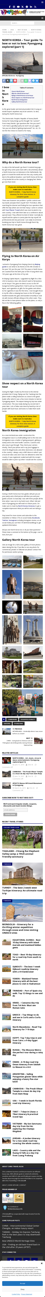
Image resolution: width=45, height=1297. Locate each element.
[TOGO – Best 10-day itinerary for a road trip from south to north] (6, 956)
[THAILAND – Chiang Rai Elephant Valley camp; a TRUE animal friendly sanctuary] (22, 837)
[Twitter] (22, 7)
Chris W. (30, 765)
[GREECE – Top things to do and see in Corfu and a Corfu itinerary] (6, 1017)
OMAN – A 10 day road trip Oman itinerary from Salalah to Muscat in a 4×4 (26, 1064)
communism (12, 719)
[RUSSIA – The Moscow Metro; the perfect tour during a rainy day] (6, 1052)
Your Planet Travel (13, 210)
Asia (12, 30)
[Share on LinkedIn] (11, 81)
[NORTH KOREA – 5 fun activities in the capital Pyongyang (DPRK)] (12, 681)
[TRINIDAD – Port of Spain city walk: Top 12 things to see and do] (6, 992)
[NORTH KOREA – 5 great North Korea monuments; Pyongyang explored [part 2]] (12, 607)
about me (11, 1178)
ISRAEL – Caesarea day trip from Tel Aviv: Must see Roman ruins (26, 1005)
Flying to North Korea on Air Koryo (22, 95)
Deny (22, 1289)
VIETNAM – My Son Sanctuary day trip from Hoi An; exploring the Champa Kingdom (27, 1127)
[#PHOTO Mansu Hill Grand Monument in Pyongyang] (6, 785)
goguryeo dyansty (28, 719)
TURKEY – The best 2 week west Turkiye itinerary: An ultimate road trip (22, 890)
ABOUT (4, 1185)
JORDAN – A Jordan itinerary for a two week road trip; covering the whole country (26, 1141)
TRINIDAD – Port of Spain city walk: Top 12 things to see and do (27, 993)
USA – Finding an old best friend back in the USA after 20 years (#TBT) (21, 1245)
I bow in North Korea (18, 91)
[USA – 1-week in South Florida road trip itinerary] (6, 1102)
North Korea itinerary (26, 506)
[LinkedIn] (31, 7)
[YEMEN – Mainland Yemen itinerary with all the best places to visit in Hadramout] (6, 980)
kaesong (7, 723)
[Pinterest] (27, 7)
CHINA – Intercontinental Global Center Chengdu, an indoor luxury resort (20, 1227)
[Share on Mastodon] (30, 81)
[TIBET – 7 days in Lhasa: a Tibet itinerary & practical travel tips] (6, 1113)
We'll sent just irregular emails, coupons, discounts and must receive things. (20, 805)
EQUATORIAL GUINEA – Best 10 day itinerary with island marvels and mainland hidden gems (27, 944)
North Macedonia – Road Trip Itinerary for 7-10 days (27, 1028)
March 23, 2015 (20, 788)
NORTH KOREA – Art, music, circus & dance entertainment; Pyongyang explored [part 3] (27, 760)
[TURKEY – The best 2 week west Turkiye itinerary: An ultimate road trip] (22, 874)
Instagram (13, 520)
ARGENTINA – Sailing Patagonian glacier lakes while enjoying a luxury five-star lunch (28, 1078)
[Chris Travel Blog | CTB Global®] (22, 15)
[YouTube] (18, 7)
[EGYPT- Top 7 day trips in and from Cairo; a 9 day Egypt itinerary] (6, 1040)
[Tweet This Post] (8, 81)
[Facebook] (10, 7)
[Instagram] (14, 7)
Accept (22, 1283)
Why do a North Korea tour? (20, 93)
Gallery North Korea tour (19, 102)
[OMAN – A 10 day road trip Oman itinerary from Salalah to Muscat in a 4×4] (6, 1064)
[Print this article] (22, 81)
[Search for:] (22, 23)
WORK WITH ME (13, 1185)
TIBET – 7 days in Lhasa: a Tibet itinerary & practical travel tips (25, 1114)
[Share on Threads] (40, 81)
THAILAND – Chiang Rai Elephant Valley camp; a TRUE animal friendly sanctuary (20, 854)
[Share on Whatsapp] (26, 81)
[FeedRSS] (35, 7)
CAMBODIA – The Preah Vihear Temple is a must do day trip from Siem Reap (28, 773)
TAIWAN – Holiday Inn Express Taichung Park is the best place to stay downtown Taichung (21, 1234)
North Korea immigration (19, 100)
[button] (42, 1263)
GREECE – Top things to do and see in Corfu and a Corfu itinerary (27, 1017)
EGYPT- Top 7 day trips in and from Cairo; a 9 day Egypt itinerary (27, 1040)
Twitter (5, 520)
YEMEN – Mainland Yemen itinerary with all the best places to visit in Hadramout (26, 981)
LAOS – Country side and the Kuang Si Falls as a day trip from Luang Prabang (26, 1153)
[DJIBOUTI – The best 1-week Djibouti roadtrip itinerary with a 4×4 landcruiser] (6, 968)
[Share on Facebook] (4, 81)
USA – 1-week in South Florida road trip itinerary (27, 1101)
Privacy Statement (26, 1294)
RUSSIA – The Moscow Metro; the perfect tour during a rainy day (28, 1052)
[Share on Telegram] (33, 81)
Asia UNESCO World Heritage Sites (18, 1241)
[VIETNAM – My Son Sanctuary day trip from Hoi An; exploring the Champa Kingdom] (6, 1125)
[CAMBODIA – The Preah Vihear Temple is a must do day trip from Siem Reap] (6, 774)
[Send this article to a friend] (19, 81)
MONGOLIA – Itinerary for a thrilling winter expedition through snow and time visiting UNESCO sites (20, 928)
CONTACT (23, 1185)
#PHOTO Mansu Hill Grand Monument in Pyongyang (27, 784)
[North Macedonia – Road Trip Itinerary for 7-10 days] (6, 1029)
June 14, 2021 (19, 776)
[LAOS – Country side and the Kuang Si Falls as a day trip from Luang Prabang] (6, 1152)
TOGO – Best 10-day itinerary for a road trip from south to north (27, 957)
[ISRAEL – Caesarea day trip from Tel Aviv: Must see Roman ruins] (6, 1005)
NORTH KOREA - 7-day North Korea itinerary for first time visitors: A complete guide (22, 194)
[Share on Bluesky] (37, 81)
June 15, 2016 (19, 765)
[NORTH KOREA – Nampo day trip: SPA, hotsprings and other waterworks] (33, 584)
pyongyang (18, 723)
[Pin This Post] (15, 81)
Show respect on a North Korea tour (23, 98)
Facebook (36, 518)
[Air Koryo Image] (12, 319)
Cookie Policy (16, 1294)
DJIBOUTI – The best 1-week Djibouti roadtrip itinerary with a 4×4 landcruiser (26, 969)
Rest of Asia (22, 30)
